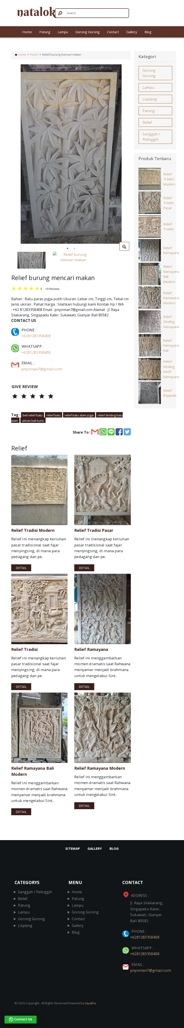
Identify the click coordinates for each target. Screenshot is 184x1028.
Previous (8, 154)
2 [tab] (74, 248)
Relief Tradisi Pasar (168, 203)
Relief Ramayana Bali (171, 345)
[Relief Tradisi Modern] (39, 490)
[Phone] (15, 330)
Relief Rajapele (170, 393)
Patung (44, 32)
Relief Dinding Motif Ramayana (171, 369)
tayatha (90, 1003)
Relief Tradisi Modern (169, 179)
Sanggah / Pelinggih (151, 137)
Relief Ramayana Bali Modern (171, 274)
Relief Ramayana (171, 250)
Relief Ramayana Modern (171, 298)
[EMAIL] (15, 362)
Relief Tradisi (168, 226)
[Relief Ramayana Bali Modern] (39, 728)
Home (27, 32)
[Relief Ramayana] (102, 609)
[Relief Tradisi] (39, 609)
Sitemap (72, 848)
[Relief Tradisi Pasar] (102, 490)
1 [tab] (67, 248)
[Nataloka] (31, 13)
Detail (21, 568)
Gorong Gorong (87, 32)
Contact (113, 32)
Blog (148, 32)
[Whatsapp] (15, 346)
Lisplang (149, 99)
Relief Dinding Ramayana (171, 321)
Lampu (63, 32)
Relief (34, 55)
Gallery (131, 32)
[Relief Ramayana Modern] (102, 728)
